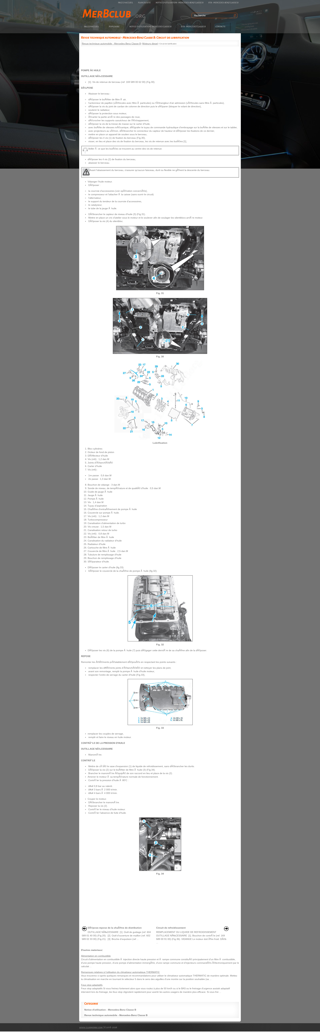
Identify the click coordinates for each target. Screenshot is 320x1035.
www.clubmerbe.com (90, 1027)
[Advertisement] (160, 56)
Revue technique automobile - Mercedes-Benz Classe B (111, 43)
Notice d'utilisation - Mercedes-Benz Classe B (179, 2)
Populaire (114, 26)
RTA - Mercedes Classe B (193, 26)
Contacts (220, 26)
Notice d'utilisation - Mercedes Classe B (150, 26)
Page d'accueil (125, 2)
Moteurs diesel (150, 43)
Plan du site (144, 2)
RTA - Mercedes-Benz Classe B (223, 2)
